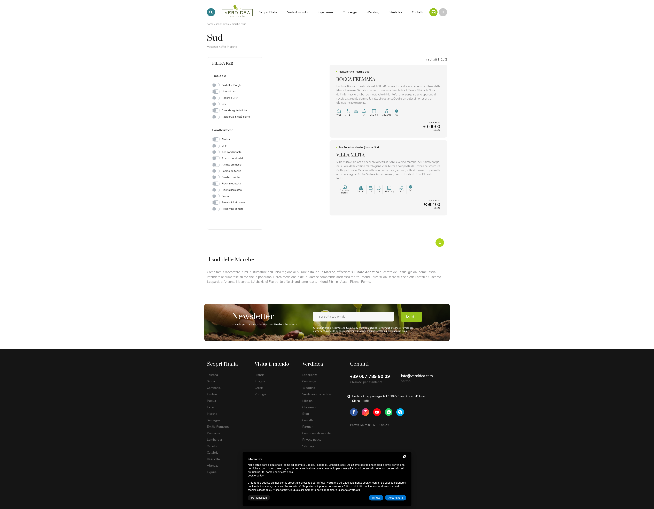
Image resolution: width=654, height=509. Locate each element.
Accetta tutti (395, 497)
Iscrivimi (411, 317)
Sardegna (213, 420)
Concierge (309, 381)
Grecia (259, 388)
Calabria (212, 452)
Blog (305, 413)
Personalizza (259, 497)
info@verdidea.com (417, 375)
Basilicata (213, 459)
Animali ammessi (232, 165)
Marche (236, 24)
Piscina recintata (231, 183)
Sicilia (211, 381)
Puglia (211, 400)
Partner (307, 426)
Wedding (308, 388)
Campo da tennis (231, 171)
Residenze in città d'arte (236, 117)
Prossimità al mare (233, 209)
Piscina (226, 139)
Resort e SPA (230, 98)
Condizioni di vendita (316, 433)
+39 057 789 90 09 (370, 376)
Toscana (212, 375)
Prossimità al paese (233, 202)
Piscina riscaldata (232, 190)
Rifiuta (376, 497)
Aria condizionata (232, 152)
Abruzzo (213, 465)
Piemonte (213, 433)
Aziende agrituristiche (234, 110)
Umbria (212, 394)
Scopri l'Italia (223, 24)
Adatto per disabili (232, 158)
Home (210, 24)
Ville (224, 104)
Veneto (212, 446)
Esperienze (309, 375)
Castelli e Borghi (231, 85)
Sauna (225, 196)
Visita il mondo (272, 364)
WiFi (224, 146)
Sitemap (308, 446)
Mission (307, 400)
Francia (259, 375)
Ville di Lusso (229, 91)
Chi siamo (309, 407)
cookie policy (256, 475)
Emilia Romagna (218, 426)
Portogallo (262, 394)
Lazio (210, 407)
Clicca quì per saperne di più (392, 331)
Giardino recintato (232, 177)
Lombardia (214, 439)
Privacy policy (311, 439)
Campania (214, 388)
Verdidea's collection (316, 394)
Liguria (211, 472)
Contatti (307, 420)
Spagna (260, 381)
